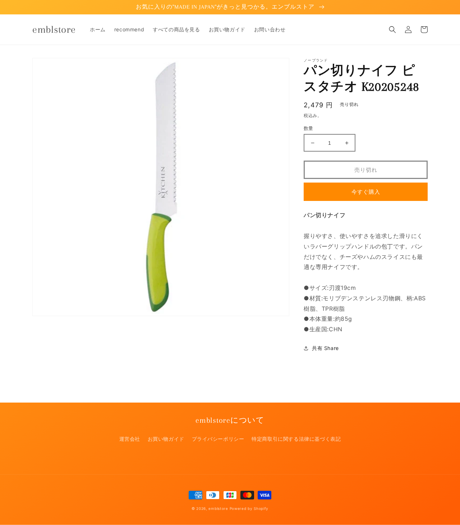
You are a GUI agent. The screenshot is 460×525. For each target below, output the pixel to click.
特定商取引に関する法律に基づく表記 (296, 439)
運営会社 (129, 439)
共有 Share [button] (325, 348)
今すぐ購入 (365, 191)
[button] (392, 29)
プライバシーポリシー (218, 439)
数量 (308, 128)
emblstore (218, 508)
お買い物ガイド (166, 439)
